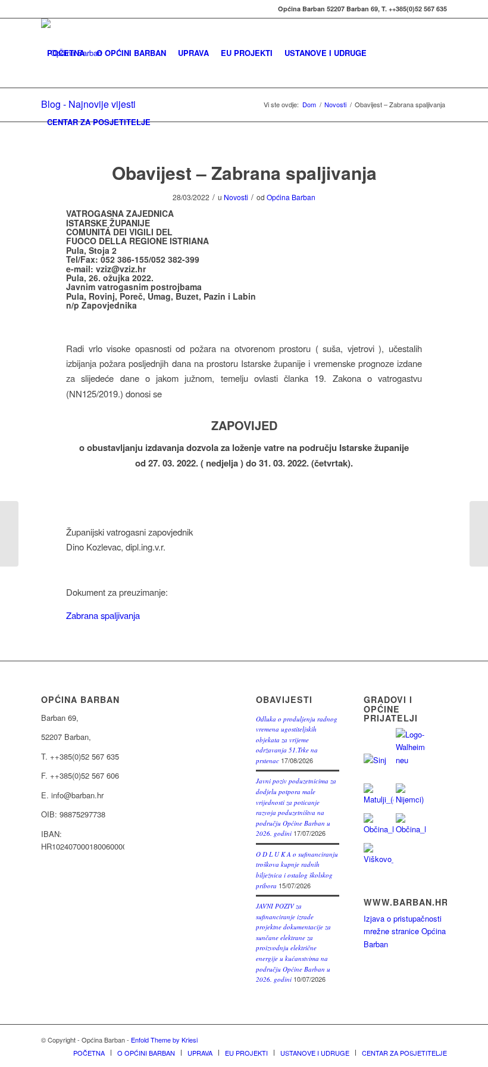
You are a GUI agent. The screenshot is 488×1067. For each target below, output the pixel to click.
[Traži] (166, 122)
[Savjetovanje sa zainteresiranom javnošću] (479, 534)
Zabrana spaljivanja (103, 615)
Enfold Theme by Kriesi (164, 1039)
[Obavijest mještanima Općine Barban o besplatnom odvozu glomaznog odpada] (9, 534)
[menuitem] (65, 53)
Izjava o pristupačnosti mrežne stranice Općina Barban (405, 931)
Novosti (236, 197)
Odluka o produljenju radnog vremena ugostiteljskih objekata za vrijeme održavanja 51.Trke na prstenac (296, 739)
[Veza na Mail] (45, 9)
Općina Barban (291, 197)
